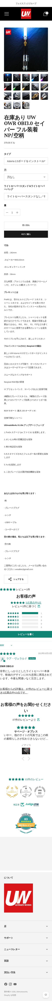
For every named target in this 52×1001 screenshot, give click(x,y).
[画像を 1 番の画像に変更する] (7, 77)
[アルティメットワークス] (26, 14)
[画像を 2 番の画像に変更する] (17, 77)
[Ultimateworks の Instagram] (10, 984)
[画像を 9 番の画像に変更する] (35, 87)
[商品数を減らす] (17, 212)
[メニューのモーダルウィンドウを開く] (7, 14)
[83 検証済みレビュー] (26, 834)
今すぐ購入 (26, 234)
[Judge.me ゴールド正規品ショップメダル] (12, 791)
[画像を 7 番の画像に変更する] (17, 87)
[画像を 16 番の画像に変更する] (7, 105)
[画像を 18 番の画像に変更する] (26, 105)
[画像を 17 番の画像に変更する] (17, 105)
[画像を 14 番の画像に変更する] (35, 96)
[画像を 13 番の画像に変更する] (26, 96)
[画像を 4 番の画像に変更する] (35, 77)
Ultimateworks (21, 991)
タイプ (7, 154)
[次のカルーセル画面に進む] (47, 868)
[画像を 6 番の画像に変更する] (7, 87)
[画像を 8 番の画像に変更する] (26, 87)
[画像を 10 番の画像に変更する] (44, 87)
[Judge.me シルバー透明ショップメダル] (26, 791)
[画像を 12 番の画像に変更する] (17, 96)
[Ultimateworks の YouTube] (15, 984)
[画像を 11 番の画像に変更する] (7, 96)
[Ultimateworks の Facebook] (6, 984)
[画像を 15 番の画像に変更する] (44, 96)
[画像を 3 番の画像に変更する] (26, 77)
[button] (8, 589)
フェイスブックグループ (26, 3)
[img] (7, 653)
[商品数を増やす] (7, 212)
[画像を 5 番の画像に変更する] (44, 77)
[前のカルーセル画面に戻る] (4, 868)
